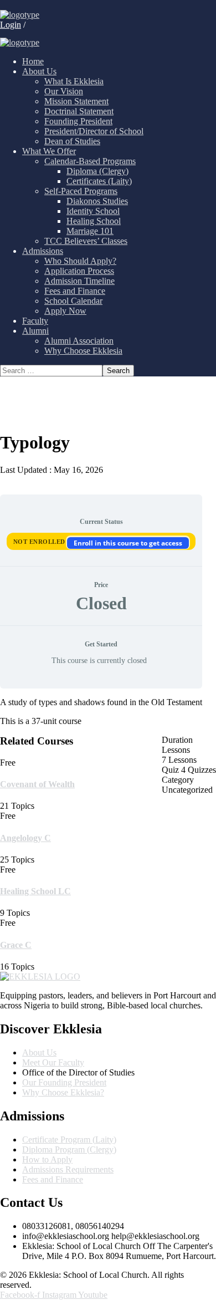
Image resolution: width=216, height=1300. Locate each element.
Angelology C (25, 838)
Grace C (16, 945)
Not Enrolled (40, 541)
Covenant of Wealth (37, 784)
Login (10, 24)
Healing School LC (35, 891)
